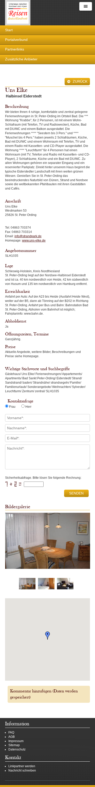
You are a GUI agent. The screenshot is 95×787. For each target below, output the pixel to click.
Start (9, 30)
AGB (11, 737)
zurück (79, 81)
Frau (12, 406)
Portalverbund (16, 40)
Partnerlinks (14, 49)
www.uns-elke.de (34, 240)
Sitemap (14, 745)
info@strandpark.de (28, 236)
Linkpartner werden (21, 766)
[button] (48, 635)
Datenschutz (17, 749)
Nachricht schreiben (22, 770)
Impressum (16, 741)
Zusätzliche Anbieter (21, 59)
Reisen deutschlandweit (17, 12)
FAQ (11, 732)
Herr (28, 406)
